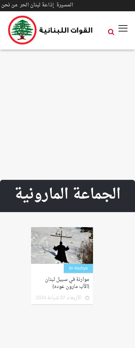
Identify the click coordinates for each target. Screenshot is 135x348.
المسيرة (64, 5)
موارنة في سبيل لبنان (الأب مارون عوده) (67, 283)
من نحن (9, 5)
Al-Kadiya (78, 268)
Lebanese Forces (51, 30)
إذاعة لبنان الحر (37, 5)
